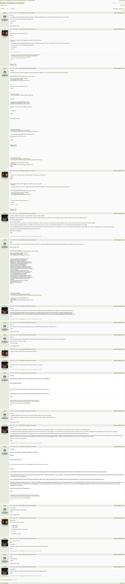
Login (120, 0)
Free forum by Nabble (4, 583)
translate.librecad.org (23, 33)
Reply (115, 12)
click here (24, 58)
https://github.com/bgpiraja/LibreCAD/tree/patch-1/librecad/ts (56, 72)
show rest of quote (14, 204)
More (122, 12)
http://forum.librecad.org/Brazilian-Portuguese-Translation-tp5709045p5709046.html (26, 159)
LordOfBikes (4, 213)
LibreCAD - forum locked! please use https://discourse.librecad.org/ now (13, 0)
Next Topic (122, 5)
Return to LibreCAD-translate (6, 579)
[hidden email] (36, 40)
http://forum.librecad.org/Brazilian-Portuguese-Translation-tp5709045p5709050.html (26, 295)
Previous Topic (3, 5)
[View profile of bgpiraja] (4, 19)
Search (22, 236)
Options (122, 8)
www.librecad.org (13, 65)
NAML (12, 59)
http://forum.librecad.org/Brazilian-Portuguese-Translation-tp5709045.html (24, 55)
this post (14, 540)
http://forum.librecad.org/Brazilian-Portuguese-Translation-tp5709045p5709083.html (25, 401)
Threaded (13, 8)
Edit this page (122, 583)
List (7, 8)
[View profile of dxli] (4, 36)
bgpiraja (5, 12)
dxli (5, 29)
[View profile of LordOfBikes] (4, 220)
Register (123, 0)
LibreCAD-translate (31, 0)
